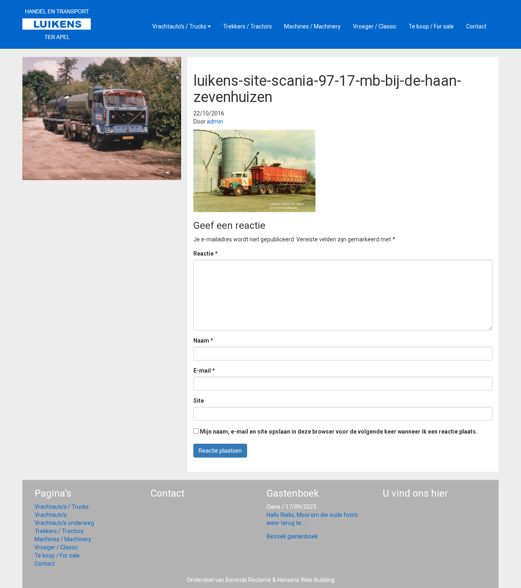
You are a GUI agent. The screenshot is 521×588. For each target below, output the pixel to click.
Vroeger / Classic (374, 26)
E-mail (204, 370)
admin (215, 121)
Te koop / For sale (431, 26)
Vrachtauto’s (51, 515)
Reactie (205, 253)
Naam (203, 340)
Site (198, 400)
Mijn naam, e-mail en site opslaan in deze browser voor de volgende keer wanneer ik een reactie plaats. (338, 431)
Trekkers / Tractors (247, 26)
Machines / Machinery (312, 26)
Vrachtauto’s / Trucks (180, 26)
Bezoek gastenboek (292, 536)
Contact (476, 26)
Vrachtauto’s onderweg (64, 523)
